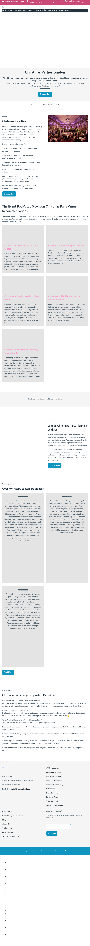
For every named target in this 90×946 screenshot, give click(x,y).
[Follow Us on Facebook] (3, 773)
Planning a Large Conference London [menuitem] (21, 887)
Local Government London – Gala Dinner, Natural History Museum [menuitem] (32, 927)
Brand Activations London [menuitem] (17, 862)
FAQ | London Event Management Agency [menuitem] (18, 941)
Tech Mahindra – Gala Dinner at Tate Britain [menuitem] (24, 917)
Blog (61, 1)
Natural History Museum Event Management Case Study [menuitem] (29, 931)
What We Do (7, 10)
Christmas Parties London (56, 776)
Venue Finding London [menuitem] (15, 897)
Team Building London (54, 801)
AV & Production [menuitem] (13, 859)
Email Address (52, 822)
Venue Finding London (54, 805)
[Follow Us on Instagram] (6, 773)
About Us (6, 824)
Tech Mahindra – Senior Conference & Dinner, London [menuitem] (28, 910)
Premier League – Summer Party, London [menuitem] (22, 913)
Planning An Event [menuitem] (14, 890)
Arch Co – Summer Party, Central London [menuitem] (23, 920)
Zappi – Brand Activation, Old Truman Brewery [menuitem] (25, 924)
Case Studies (36, 10)
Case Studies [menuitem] (7, 904)
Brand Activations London (56, 772)
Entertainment (51, 789)
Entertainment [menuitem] (12, 876)
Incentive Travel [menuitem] (13, 883)
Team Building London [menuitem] (15, 894)
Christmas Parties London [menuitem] (17, 866)
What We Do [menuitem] (7, 856)
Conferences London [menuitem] (15, 869)
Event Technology (53, 793)
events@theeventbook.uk (19, 789)
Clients (77, 1)
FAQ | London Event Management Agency (56, 10)
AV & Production (52, 768)
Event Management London (22, 10)
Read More (8, 672)
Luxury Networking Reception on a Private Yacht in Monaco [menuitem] (30, 938)
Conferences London (54, 780)
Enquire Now (45, 94)
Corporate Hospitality (54, 785)
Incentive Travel (52, 797)
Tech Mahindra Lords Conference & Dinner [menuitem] (23, 907)
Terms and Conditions (10, 836)
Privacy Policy (7, 832)
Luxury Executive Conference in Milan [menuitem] (21, 934)
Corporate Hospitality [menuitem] (15, 873)
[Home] (45, 8)
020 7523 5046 (14, 785)
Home (28, 104)
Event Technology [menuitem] (14, 880)
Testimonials (69, 1)
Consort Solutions (62, 851)
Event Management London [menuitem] (12, 900)
